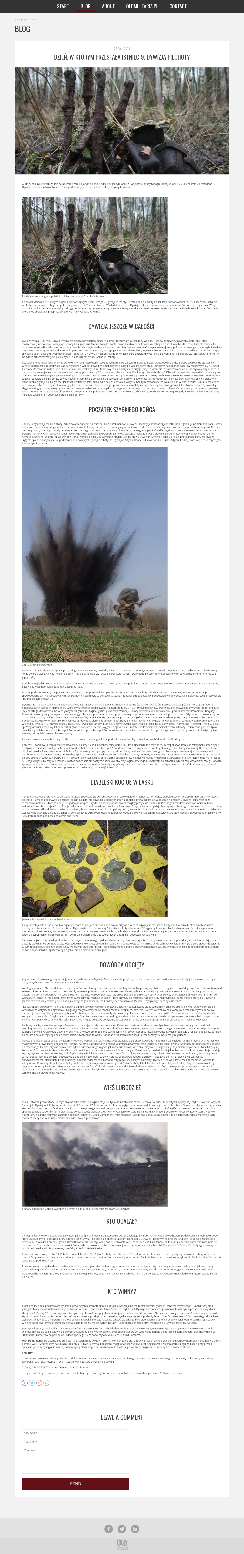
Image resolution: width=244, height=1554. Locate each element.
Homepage (21, 19)
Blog (33, 19)
